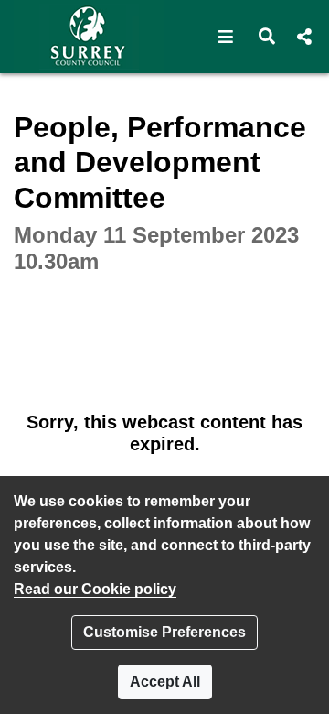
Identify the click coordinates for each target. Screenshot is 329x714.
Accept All (165, 681)
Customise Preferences (164, 632)
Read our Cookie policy (95, 589)
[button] (226, 37)
